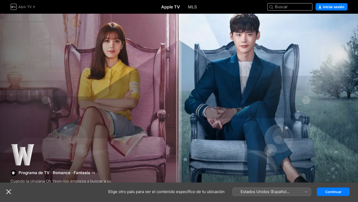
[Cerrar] (8, 191)
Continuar (333, 192)
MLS (192, 6)
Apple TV (170, 6)
